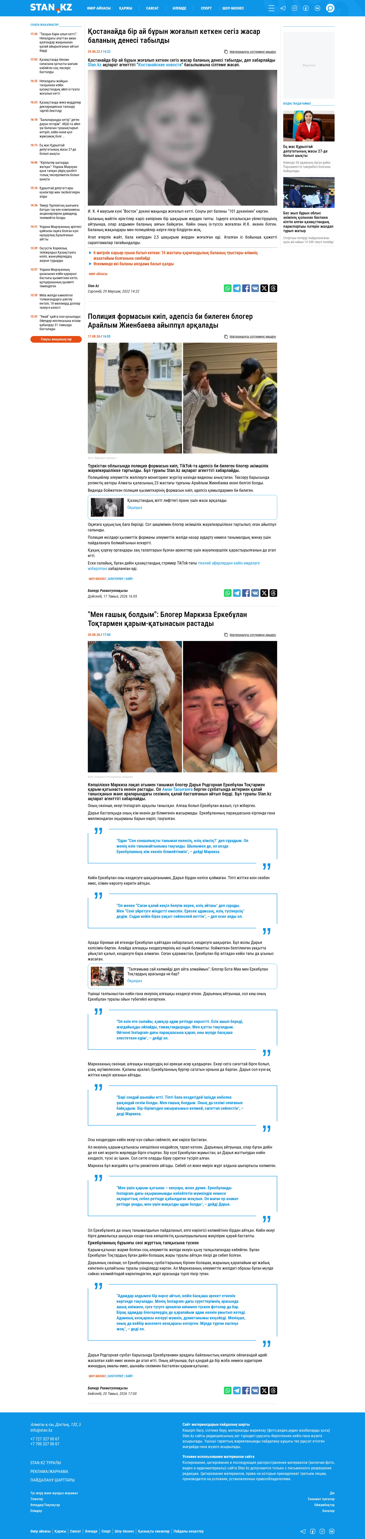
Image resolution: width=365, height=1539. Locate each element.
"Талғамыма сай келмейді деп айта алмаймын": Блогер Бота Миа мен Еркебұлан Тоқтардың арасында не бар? (197, 971)
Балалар (328, 1511)
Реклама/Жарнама (49, 1471)
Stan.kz (95, 64)
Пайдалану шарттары (52, 1480)
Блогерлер (115, 579)
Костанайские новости (160, 64)
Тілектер (36, 1499)
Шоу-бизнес (233, 8)
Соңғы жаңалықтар (56, 339)
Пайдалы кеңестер (189, 1531)
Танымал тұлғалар (321, 1499)
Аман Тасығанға (177, 789)
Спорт (206, 8)
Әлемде (179, 8)
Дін (332, 1493)
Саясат (152, 8)
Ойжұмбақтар (324, 1505)
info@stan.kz (41, 1430)
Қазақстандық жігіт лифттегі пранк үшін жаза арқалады (177, 500)
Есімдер (36, 1511)
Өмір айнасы (98, 8)
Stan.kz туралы (45, 1462)
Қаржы (125, 8)
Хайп (129, 579)
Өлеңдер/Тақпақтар (45, 1505)
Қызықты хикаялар (154, 1531)
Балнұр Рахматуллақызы (108, 590)
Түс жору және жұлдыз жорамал (54, 1493)
